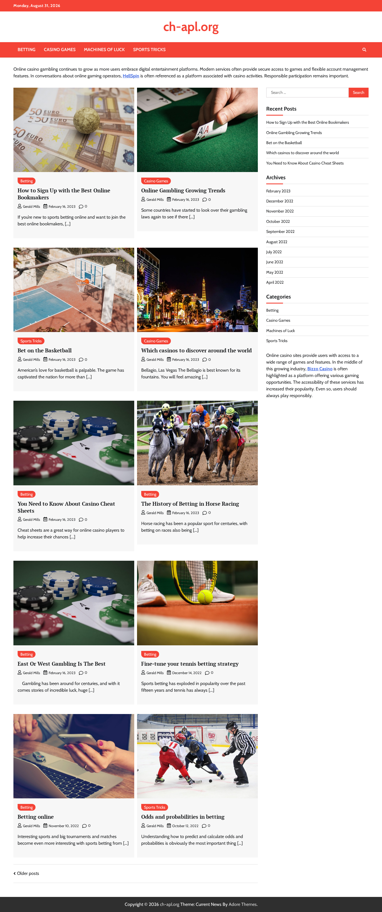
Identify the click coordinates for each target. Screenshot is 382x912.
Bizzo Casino (320, 368)
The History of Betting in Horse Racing (190, 503)
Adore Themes (243, 904)
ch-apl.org (191, 26)
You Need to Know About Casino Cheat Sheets (66, 507)
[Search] (364, 50)
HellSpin (131, 75)
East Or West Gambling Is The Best (62, 663)
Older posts (28, 873)
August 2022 (276, 241)
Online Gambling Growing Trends (183, 190)
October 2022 (278, 221)
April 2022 (275, 282)
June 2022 (274, 261)
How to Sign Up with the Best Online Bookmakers (64, 194)
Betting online (36, 816)
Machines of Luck (104, 49)
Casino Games (60, 49)
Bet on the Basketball (45, 350)
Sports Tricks (149, 49)
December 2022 (279, 201)
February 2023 (278, 191)
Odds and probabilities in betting (183, 816)
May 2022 (274, 272)
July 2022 (274, 251)
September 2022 (280, 231)
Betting (27, 49)
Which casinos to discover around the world (196, 350)
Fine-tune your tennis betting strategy (190, 663)
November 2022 (280, 211)
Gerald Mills (31, 206)
